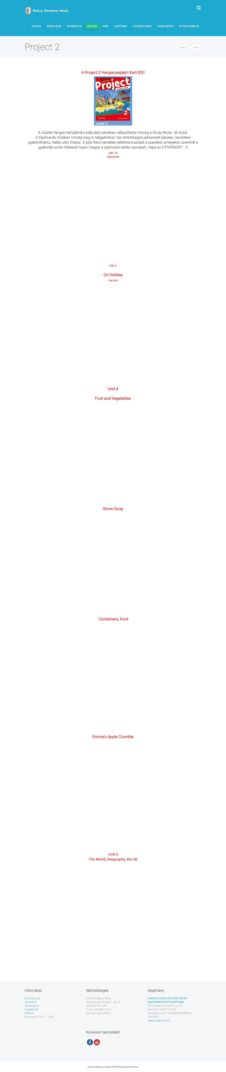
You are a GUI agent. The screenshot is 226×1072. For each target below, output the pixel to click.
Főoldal (36, 26)
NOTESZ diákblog (189, 26)
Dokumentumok (142, 26)
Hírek (105, 26)
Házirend (29, 1013)
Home (182, 47)
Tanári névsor (32, 1005)
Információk (74, 26)
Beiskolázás (54, 26)
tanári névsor (165, 26)
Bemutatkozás (32, 998)
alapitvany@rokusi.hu (159, 1020)
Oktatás (92, 26)
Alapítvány (120, 26)
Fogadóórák (31, 1009)
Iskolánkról (30, 1002)
